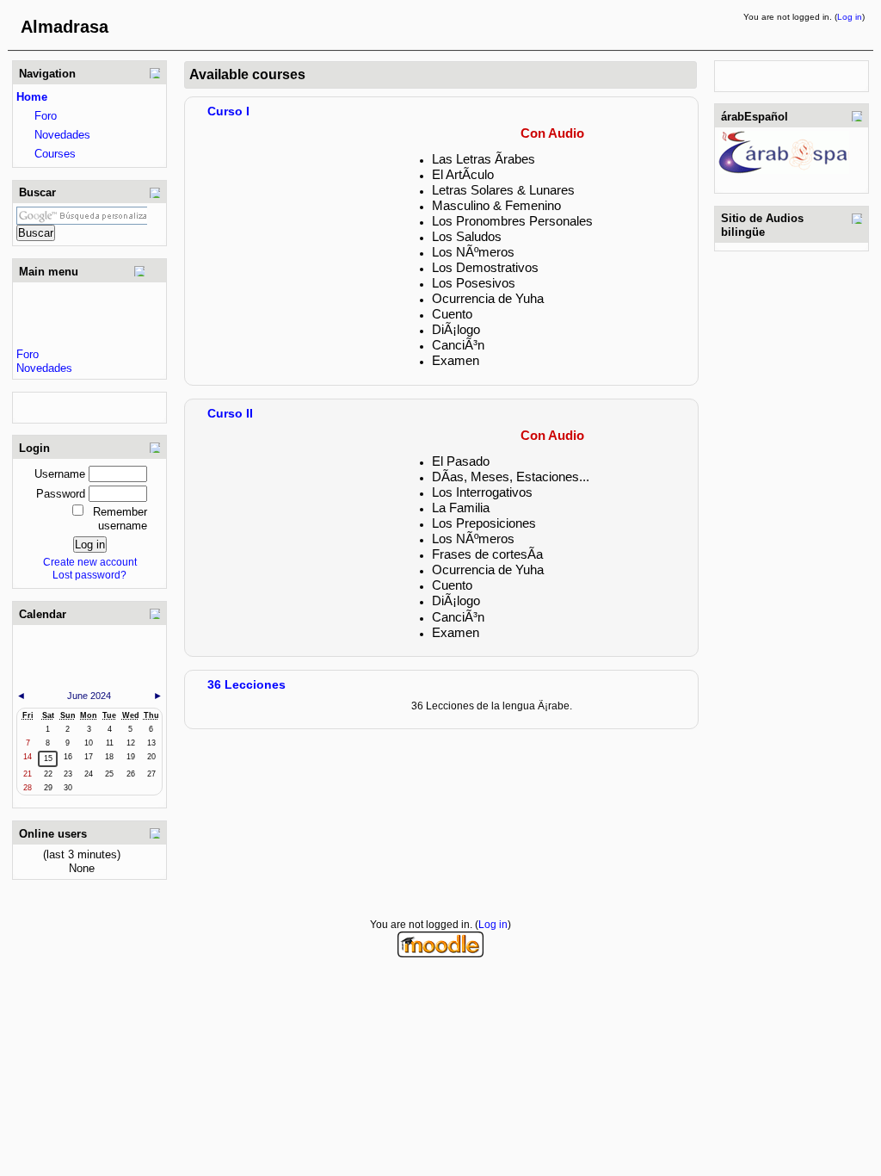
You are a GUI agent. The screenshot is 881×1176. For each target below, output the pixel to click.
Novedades (62, 134)
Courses (55, 153)
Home (31, 96)
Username (59, 473)
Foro (45, 115)
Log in (849, 17)
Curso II (230, 413)
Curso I (228, 111)
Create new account (90, 561)
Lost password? (89, 574)
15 (48, 758)
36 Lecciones (246, 684)
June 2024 (89, 695)
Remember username (120, 518)
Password (60, 493)
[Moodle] (440, 953)
